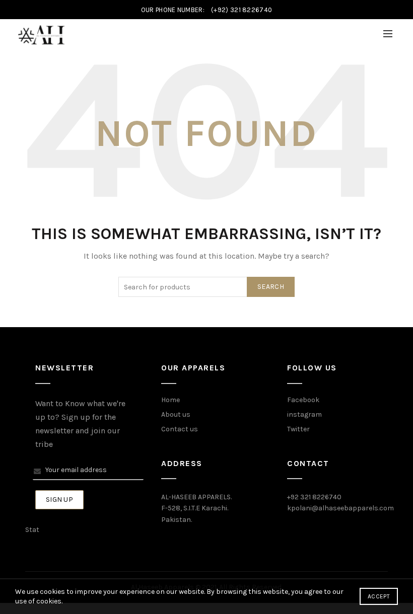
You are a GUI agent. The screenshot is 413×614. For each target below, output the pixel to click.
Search (270, 286)
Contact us (179, 429)
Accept (379, 596)
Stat (32, 529)
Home (170, 400)
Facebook (303, 400)
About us (175, 414)
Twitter (298, 429)
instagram (304, 414)
